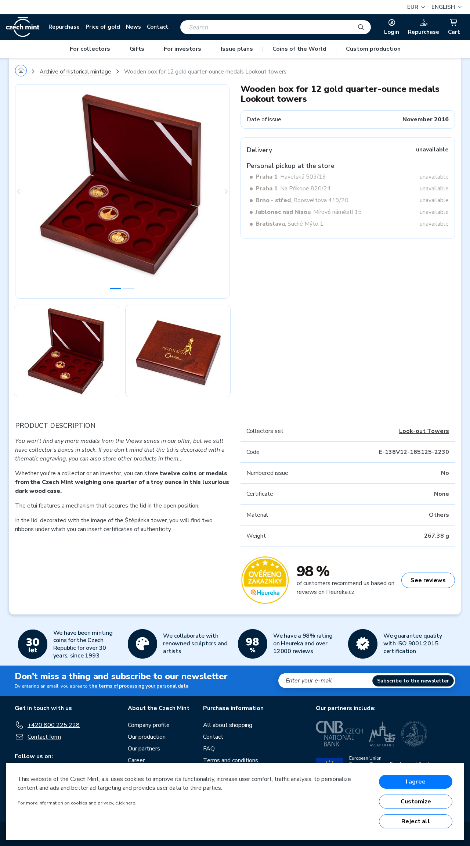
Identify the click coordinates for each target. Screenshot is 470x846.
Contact (158, 27)
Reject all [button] (415, 821)
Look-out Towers (424, 431)
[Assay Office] (382, 733)
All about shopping (227, 725)
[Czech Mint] (23, 27)
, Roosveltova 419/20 (302, 200)
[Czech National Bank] (339, 733)
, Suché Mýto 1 (289, 224)
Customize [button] (416, 801)
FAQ (209, 749)
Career (136, 760)
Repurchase (64, 27)
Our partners (144, 749)
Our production (147, 737)
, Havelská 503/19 (291, 177)
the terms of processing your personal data (138, 686)
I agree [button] (416, 782)
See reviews (428, 580)
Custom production (373, 49)
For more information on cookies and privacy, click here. (77, 803)
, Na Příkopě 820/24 (293, 188)
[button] (445, 7)
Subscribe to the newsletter (413, 680)
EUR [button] (413, 7)
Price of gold (103, 27)
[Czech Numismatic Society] (414, 733)
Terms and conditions (230, 760)
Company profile (149, 725)
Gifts (137, 49)
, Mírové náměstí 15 (309, 212)
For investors (182, 49)
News (133, 27)
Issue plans (237, 49)
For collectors (90, 49)
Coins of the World (299, 49)
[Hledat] (361, 27)
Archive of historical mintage (75, 71)
